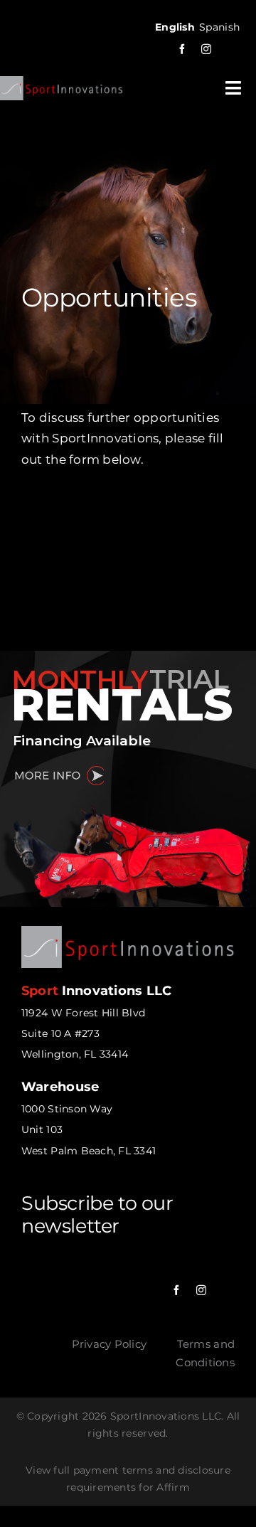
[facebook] (182, 49)
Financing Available (82, 741)
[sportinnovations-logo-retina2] (61, 82)
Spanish (219, 27)
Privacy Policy (109, 1344)
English (175, 27)
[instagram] (206, 49)
